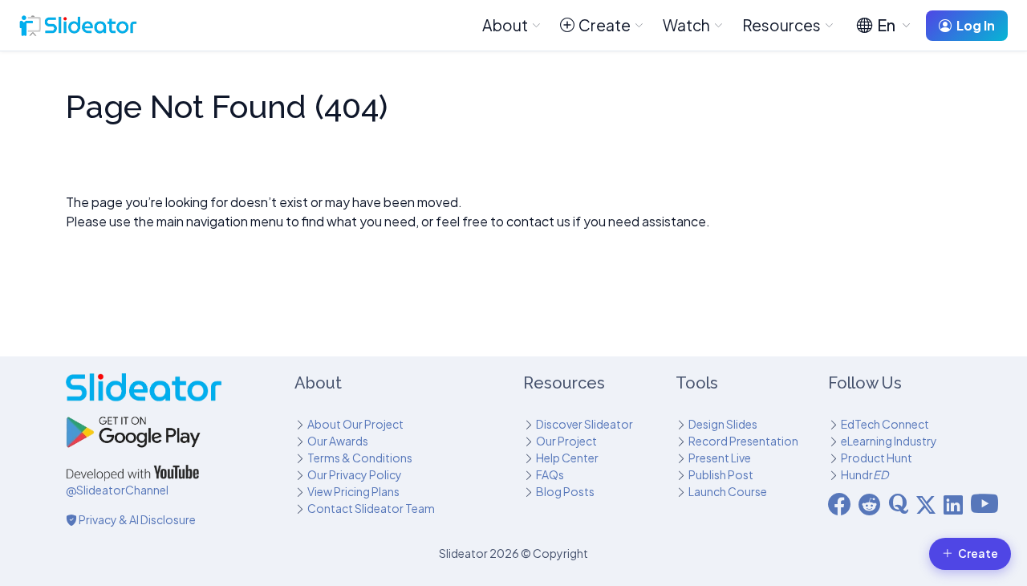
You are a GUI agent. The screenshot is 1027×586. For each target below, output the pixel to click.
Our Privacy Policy (354, 474)
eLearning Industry (889, 440)
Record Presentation (743, 440)
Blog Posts (565, 491)
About (505, 25)
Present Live (719, 457)
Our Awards (337, 440)
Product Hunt (876, 457)
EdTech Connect (885, 424)
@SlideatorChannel (117, 489)
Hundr (864, 474)
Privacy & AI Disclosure (136, 519)
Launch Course (727, 491)
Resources (781, 25)
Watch (686, 25)
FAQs (550, 474)
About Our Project (355, 424)
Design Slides (722, 424)
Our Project (566, 440)
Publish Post (720, 474)
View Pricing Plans (353, 491)
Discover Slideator (584, 424)
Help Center (567, 457)
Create (604, 25)
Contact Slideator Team (371, 508)
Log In (975, 25)
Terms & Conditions (359, 457)
